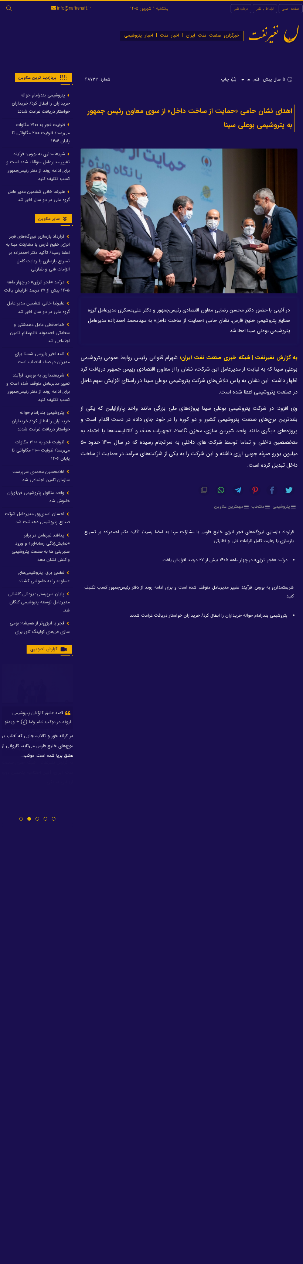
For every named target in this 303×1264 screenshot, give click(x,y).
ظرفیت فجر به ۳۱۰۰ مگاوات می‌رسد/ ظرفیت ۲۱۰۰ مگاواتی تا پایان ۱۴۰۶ (41, 132)
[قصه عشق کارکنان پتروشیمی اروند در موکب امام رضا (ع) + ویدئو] (37, 684)
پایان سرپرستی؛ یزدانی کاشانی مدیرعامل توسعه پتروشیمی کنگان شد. (39, 602)
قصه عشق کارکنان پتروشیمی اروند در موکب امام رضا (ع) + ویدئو (37, 717)
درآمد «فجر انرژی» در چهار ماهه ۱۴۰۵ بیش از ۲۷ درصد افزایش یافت (225, 559)
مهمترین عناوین (228, 506)
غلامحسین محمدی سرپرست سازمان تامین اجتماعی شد (41, 475)
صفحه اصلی (290, 8)
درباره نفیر (241, 8)
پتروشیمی (281, 506)
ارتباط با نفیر (265, 8)
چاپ (226, 79)
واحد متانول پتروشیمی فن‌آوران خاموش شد (38, 496)
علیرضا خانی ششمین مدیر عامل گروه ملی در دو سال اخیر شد (39, 195)
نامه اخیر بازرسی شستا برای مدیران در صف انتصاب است (42, 357)
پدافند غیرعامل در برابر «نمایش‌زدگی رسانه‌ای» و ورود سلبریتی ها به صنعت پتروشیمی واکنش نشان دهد (40, 547)
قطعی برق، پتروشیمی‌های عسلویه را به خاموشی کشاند (44, 576)
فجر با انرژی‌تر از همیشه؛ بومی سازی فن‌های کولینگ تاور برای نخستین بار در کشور (40, 631)
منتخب (257, 506)
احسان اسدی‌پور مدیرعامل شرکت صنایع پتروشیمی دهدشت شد (37, 517)
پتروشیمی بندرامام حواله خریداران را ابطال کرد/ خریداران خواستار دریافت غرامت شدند (208, 615)
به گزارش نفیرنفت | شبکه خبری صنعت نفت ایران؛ (238, 358)
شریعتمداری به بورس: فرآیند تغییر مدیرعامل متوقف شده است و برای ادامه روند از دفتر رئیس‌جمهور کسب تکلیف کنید (189, 592)
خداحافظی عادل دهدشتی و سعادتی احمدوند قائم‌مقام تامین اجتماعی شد (40, 332)
